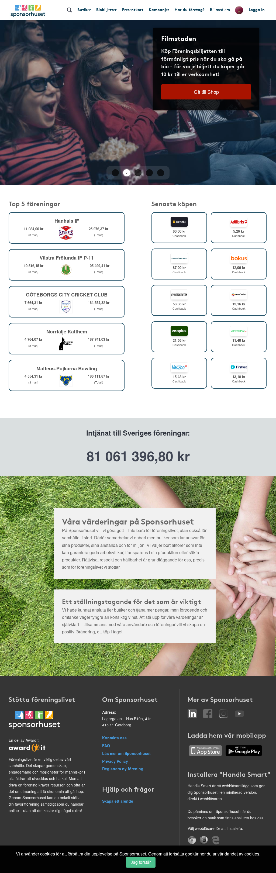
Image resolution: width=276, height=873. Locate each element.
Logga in (257, 9)
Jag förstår (141, 862)
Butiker (84, 9)
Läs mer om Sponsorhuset (126, 753)
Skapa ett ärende (117, 801)
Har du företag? (190, 9)
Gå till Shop (206, 91)
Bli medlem (220, 9)
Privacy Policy (115, 761)
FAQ (106, 745)
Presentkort (132, 9)
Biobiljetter (106, 9)
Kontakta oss (114, 737)
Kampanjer (159, 9)
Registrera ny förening (122, 768)
